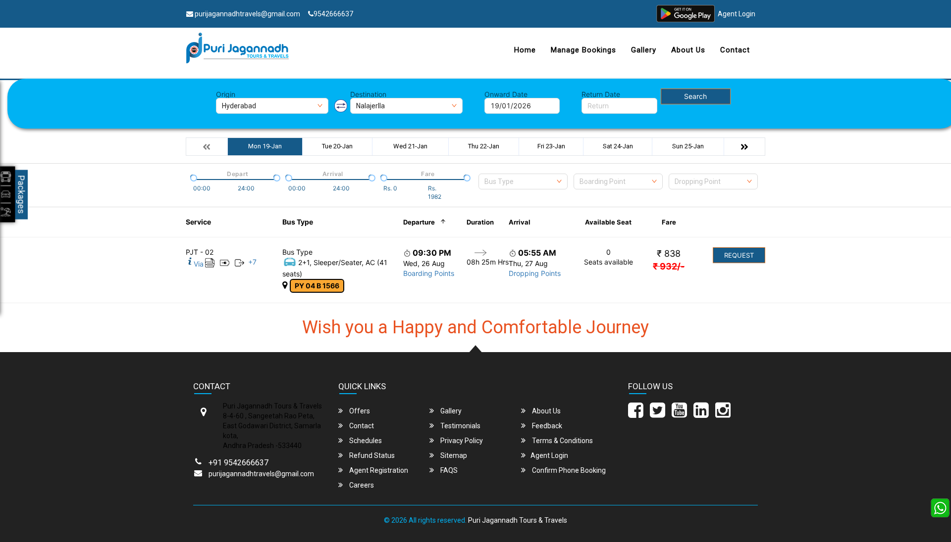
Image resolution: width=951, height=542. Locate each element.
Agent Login (736, 14)
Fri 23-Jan (551, 146)
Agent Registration (378, 470)
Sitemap (453, 455)
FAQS (448, 470)
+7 (252, 262)
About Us (688, 49)
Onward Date (506, 94)
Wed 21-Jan (410, 146)
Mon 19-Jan (265, 146)
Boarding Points (428, 273)
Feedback (546, 426)
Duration (480, 222)
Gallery (643, 49)
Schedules (365, 441)
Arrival (519, 222)
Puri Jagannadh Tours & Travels (517, 520)
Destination (368, 94)
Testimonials (459, 426)
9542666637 (333, 14)
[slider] (192, 177)
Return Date (600, 94)
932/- (669, 266)
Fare (669, 222)
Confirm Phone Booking (568, 470)
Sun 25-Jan (688, 146)
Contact (735, 49)
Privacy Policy (461, 441)
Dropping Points (535, 273)
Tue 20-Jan (337, 146)
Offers (359, 411)
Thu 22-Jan (483, 146)
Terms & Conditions (561, 441)
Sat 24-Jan (618, 146)
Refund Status (371, 455)
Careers (361, 485)
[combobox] (523, 181)
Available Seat (608, 222)
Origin (225, 94)
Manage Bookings (583, 49)
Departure (419, 222)
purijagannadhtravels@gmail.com (246, 14)
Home (525, 49)
